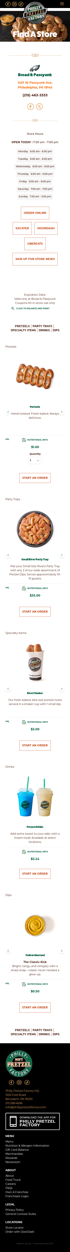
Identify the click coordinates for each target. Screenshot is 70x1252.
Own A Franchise (16, 1192)
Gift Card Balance (17, 1149)
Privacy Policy (14, 1210)
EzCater (22, 228)
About (9, 1175)
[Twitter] (39, 106)
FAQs (8, 1188)
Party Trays (42, 326)
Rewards (11, 1158)
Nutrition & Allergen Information (27, 1145)
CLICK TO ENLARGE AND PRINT (30, 308)
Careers (10, 1184)
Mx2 (51, 1243)
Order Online (35, 213)
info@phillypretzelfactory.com (25, 1107)
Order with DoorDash (19, 1231)
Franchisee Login (17, 1196)
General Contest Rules (20, 1214)
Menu (9, 1141)
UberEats (35, 243)
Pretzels (22, 326)
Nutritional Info (37, 440)
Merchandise (14, 1153)
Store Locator (14, 1227)
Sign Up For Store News (35, 259)
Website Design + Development (31, 1243)
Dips (56, 330)
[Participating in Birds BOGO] (35, 68)
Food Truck (13, 1179)
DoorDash (46, 228)
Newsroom (12, 1162)
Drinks (44, 330)
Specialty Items (23, 330)
